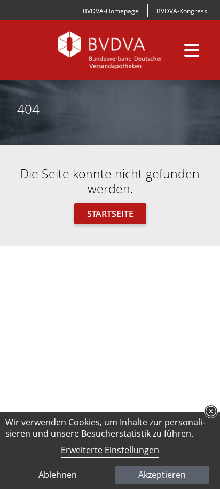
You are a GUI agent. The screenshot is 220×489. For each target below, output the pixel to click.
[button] (211, 411)
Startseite (110, 214)
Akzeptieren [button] (162, 474)
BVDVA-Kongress (181, 10)
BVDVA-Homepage (111, 10)
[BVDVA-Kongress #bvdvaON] (110, 49)
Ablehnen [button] (57, 474)
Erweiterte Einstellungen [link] (110, 450)
